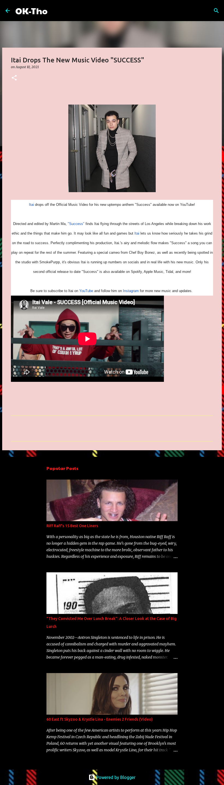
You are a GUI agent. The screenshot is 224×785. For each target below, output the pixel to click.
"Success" (76, 224)
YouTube (86, 291)
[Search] (55, 10)
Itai (31, 205)
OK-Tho (31, 10)
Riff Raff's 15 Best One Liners (72, 526)
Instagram (131, 291)
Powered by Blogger (115, 777)
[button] (14, 78)
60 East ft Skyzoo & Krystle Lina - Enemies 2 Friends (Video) (99, 719)
